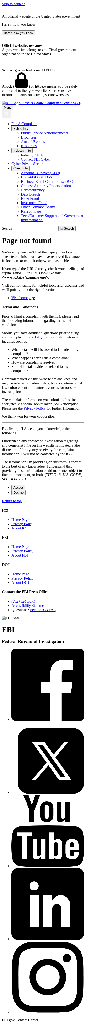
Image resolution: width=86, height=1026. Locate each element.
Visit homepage (23, 298)
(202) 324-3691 (23, 601)
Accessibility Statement (29, 606)
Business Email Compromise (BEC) (48, 181)
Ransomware (31, 211)
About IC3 (19, 528)
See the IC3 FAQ (43, 610)
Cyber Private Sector (27, 164)
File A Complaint (24, 124)
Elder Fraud (30, 199)
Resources (29, 146)
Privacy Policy (35, 408)
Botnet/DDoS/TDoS (36, 177)
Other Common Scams (38, 207)
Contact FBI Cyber (35, 159)
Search (7, 228)
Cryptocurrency (33, 190)
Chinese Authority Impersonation (46, 186)
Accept (18, 487)
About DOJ (20, 583)
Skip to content (13, 4)
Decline (18, 492)
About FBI (19, 555)
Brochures (29, 137)
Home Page (20, 520)
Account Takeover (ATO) (40, 173)
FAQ (39, 337)
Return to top (12, 501)
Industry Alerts (32, 155)
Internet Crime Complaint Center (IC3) (51, 103)
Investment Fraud (34, 203)
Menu (7, 107)
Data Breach (30, 194)
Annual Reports (33, 142)
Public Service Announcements (44, 133)
